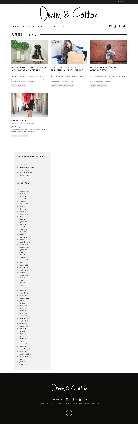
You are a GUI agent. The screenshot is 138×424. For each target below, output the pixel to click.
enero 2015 (23, 288)
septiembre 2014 (25, 298)
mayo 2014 (23, 306)
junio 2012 (22, 362)
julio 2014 (22, 300)
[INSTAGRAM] (110, 26)
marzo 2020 (23, 201)
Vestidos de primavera (26, 167)
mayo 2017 (23, 229)
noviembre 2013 (24, 318)
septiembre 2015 (25, 273)
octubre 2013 (23, 321)
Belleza (37, 26)
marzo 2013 (23, 339)
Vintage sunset (24, 175)
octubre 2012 (23, 351)
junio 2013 (22, 331)
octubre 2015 (23, 270)
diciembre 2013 (24, 316)
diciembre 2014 (24, 290)
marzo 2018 (23, 212)
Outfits (26, 26)
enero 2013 (23, 344)
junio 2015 (22, 278)
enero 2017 (23, 237)
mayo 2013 (23, 334)
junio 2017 (22, 227)
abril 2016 (22, 255)
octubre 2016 (23, 245)
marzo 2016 (23, 257)
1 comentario (21, 85)
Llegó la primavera (25, 172)
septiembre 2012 (25, 354)
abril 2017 (22, 232)
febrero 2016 (23, 260)
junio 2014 (22, 303)
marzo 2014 (23, 311)
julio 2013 (22, 328)
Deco (48, 26)
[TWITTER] (124, 26)
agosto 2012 (23, 356)
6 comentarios (101, 85)
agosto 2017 (23, 222)
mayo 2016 (23, 252)
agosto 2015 (23, 275)
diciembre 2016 (24, 239)
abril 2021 (22, 196)
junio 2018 (22, 206)
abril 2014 (22, 308)
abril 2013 (22, 336)
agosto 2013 (23, 326)
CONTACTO (16, 2)
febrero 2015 (23, 285)
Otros (63, 26)
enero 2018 (23, 217)
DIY (55, 26)
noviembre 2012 (24, 349)
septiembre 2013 (25, 323)
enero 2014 (23, 313)
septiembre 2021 (25, 191)
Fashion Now (19, 120)
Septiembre (23, 165)
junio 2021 (22, 194)
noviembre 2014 (24, 293)
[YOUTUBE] (115, 26)
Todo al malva (24, 170)
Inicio (16, 26)
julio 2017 (22, 224)
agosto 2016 (23, 250)
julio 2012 (22, 359)
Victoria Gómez (17, 73)
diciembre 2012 (24, 346)
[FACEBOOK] (120, 26)
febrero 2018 (23, 214)
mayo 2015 (23, 280)
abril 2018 (22, 209)
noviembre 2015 (24, 267)
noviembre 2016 (24, 242)
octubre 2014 (23, 295)
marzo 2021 (23, 199)
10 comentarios (68, 85)
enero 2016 (23, 262)
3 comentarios (23, 135)
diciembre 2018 (24, 204)
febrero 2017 (23, 234)
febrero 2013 (23, 341)
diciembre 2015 (24, 265)
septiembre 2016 (25, 247)
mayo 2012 (23, 364)
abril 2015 (22, 283)
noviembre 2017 (24, 219)
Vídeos (60, 85)
